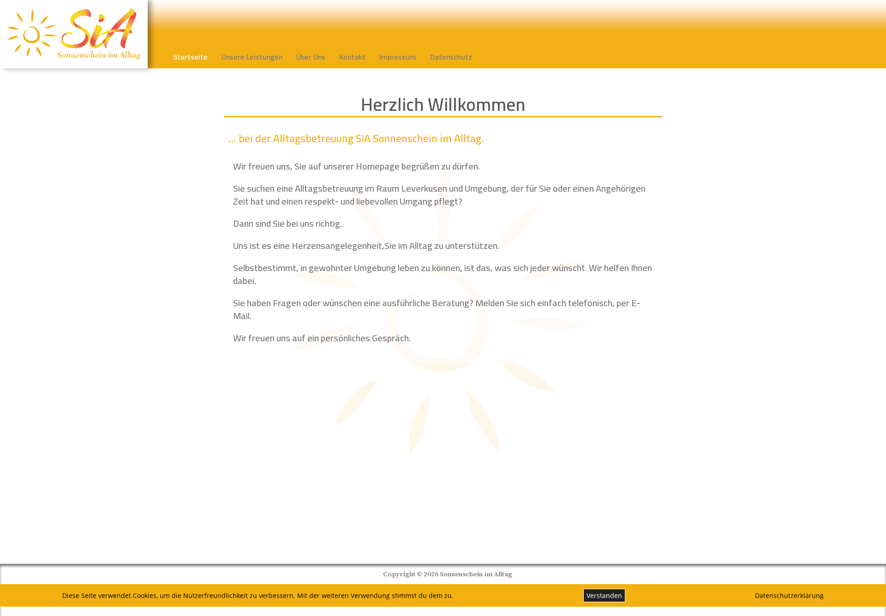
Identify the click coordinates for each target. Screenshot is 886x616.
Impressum (397, 57)
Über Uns (310, 57)
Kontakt (352, 57)
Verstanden (604, 595)
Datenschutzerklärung (789, 595)
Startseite (190, 57)
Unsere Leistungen (252, 57)
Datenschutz (451, 57)
